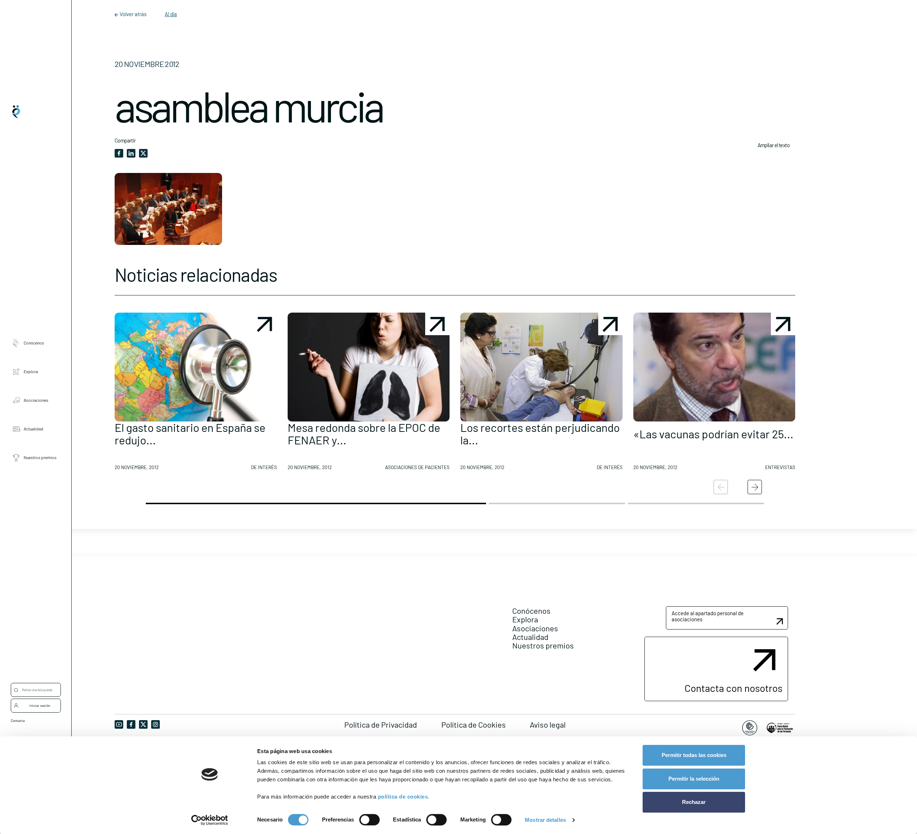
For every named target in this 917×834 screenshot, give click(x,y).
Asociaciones (36, 400)
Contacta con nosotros (733, 688)
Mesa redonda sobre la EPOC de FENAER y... (364, 433)
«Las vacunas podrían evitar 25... (713, 433)
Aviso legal (548, 724)
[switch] (369, 819)
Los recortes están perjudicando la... (540, 433)
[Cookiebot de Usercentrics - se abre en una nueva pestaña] (209, 820)
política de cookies (403, 797)
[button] (196, 394)
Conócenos (34, 343)
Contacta (18, 720)
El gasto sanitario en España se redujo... (190, 433)
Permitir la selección (693, 779)
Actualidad (33, 429)
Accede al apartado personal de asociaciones (708, 616)
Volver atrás (133, 14)
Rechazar (694, 802)
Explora (31, 371)
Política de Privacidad (380, 724)
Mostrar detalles (545, 820)
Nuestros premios (40, 457)
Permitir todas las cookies (694, 755)
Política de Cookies (473, 724)
